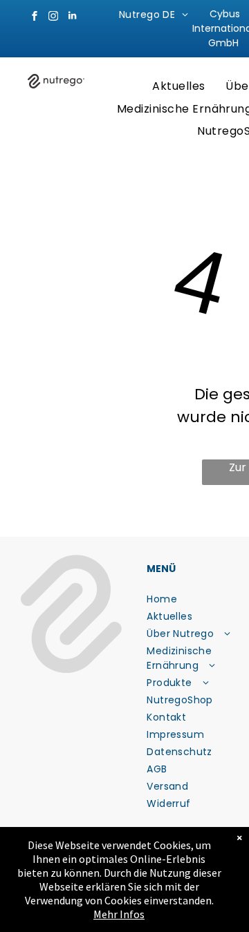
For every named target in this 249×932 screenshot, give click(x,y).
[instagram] (53, 17)
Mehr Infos (119, 914)
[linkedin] (72, 17)
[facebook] (35, 17)
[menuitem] (154, 15)
